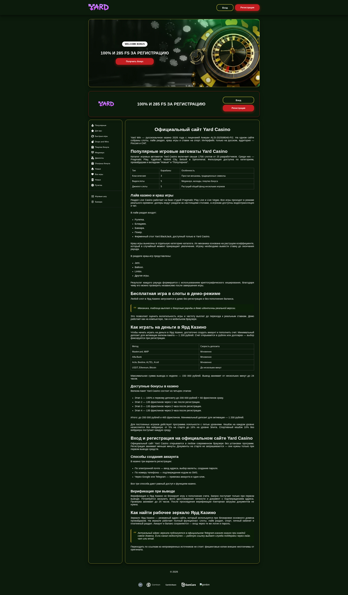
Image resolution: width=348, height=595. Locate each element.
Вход (225, 8)
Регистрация (247, 7)
